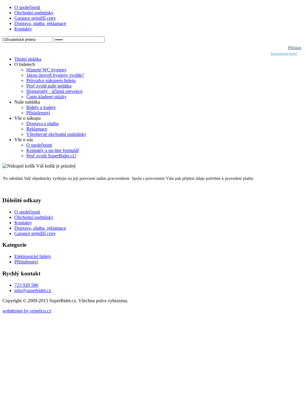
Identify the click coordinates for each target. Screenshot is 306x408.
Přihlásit (295, 47)
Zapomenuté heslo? (284, 53)
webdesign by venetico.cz (26, 310)
